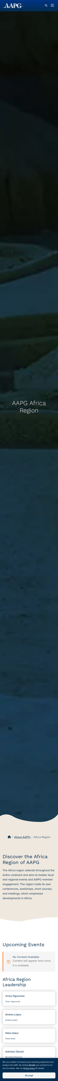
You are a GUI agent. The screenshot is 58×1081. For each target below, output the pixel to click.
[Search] (46, 5)
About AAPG (22, 837)
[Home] (9, 837)
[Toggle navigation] (52, 6)
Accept (29, 1075)
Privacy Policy (29, 1068)
